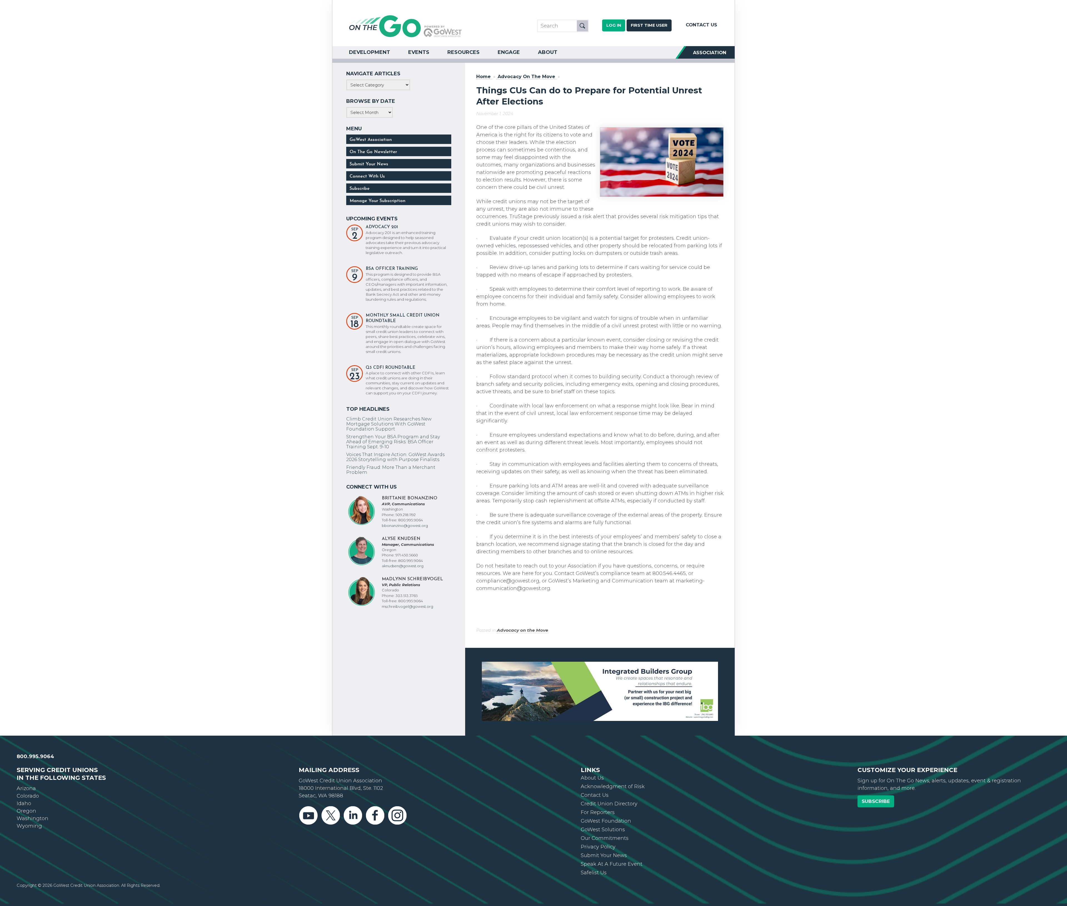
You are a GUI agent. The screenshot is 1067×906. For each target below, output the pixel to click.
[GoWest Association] (405, 37)
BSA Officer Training (392, 269)
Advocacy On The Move (526, 76)
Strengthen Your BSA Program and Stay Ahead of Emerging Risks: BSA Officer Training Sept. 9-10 (393, 441)
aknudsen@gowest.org (402, 566)
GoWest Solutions (603, 810)
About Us (592, 758)
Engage (509, 52)
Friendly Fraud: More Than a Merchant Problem (390, 469)
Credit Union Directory (609, 784)
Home (483, 76)
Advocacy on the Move (522, 630)
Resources (463, 52)
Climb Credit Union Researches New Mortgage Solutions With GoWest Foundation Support (389, 424)
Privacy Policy (598, 827)
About (547, 52)
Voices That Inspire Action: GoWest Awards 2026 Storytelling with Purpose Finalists (395, 457)
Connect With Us (367, 176)
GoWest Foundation (606, 801)
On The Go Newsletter (373, 152)
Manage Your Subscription (377, 201)
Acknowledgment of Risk (613, 766)
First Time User (649, 25)
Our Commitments (605, 818)
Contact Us (701, 25)
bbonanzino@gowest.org (405, 525)
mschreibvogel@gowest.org (407, 606)
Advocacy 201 (382, 227)
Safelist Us (594, 853)
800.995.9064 (35, 736)
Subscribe (360, 188)
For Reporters (598, 792)
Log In (613, 25)
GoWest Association (371, 140)
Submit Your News (369, 164)
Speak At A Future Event (611, 844)
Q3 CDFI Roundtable (390, 368)
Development (369, 52)
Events (418, 52)
